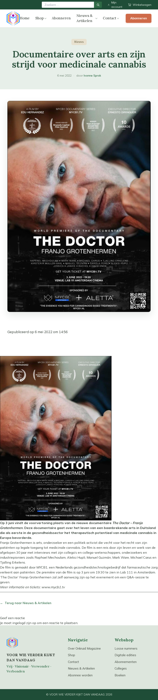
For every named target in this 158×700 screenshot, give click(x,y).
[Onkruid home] (13, 18)
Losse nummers (126, 648)
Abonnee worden (80, 675)
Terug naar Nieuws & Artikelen (25, 603)
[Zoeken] (98, 5)
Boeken (120, 675)
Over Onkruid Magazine (84, 648)
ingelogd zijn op (24, 623)
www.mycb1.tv (53, 587)
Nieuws (79, 42)
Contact (109, 18)
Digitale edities (125, 655)
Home (25, 18)
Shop (39, 18)
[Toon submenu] (45, 18)
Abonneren (61, 18)
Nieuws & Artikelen (85, 18)
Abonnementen (126, 662)
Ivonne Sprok (92, 75)
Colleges (121, 668)
